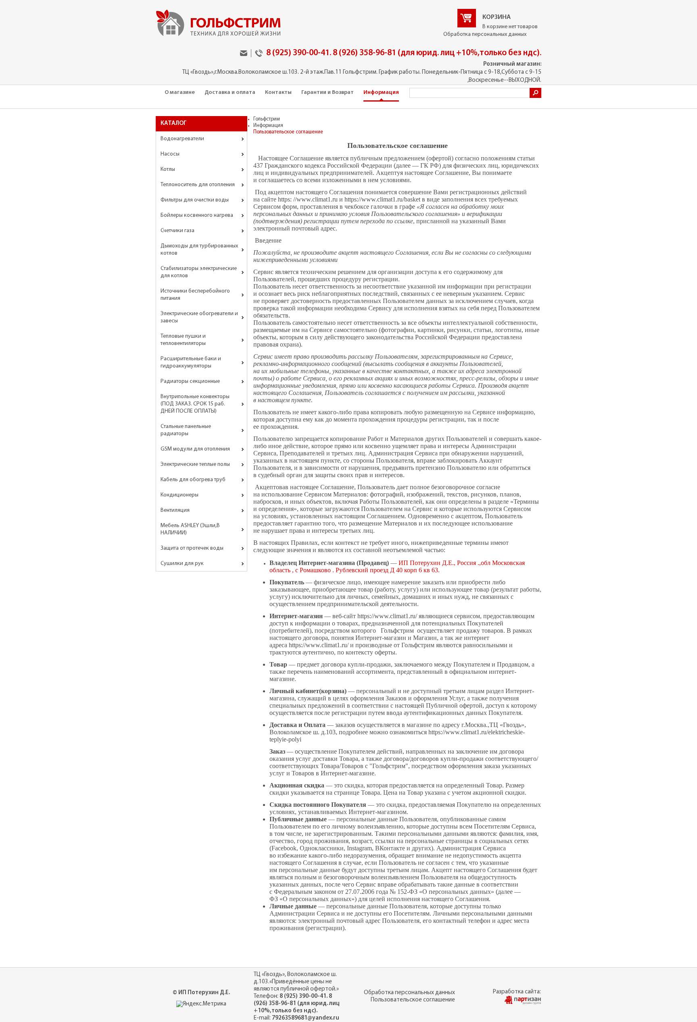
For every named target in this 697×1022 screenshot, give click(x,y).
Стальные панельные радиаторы (186, 430)
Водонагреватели (182, 139)
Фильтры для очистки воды (195, 200)
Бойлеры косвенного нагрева (197, 215)
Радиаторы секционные (190, 381)
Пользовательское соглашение (413, 1000)
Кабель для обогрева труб (193, 480)
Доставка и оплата (230, 92)
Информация (381, 92)
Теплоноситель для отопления (198, 185)
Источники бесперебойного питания (195, 294)
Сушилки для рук (182, 564)
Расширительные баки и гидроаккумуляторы (191, 362)
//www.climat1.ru (315, 199)
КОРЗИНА (496, 17)
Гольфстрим (266, 119)
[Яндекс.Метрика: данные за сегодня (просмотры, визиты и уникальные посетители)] (201, 1004)
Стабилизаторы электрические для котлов (199, 272)
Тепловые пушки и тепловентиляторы (183, 340)
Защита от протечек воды (192, 548)
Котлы (168, 169)
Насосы (170, 154)
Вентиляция (175, 510)
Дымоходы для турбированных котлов (199, 249)
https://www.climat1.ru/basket (382, 199)
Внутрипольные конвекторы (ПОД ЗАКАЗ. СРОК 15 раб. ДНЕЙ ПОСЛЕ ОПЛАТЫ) (195, 404)
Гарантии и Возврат (327, 92)
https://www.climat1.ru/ (387, 616)
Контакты (278, 92)
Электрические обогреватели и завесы (199, 317)
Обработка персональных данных (484, 34)
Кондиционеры (179, 495)
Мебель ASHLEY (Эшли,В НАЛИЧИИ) (190, 529)
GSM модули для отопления (195, 449)
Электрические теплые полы (195, 464)
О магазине (180, 92)
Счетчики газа (177, 231)
